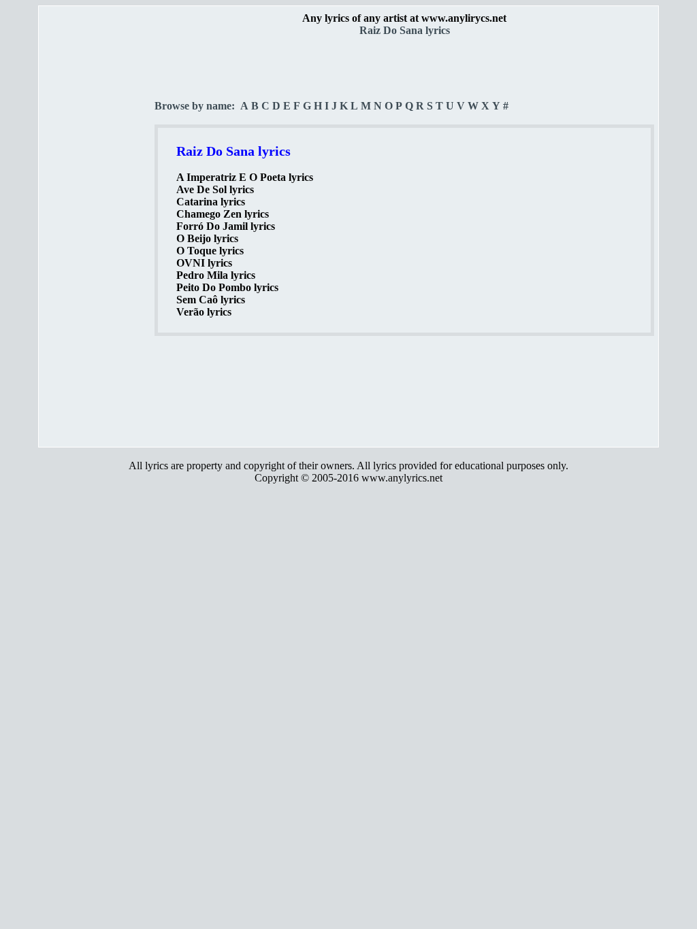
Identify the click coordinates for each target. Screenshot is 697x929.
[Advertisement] (97, 239)
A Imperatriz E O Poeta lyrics (244, 177)
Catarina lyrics (210, 201)
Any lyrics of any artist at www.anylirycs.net (404, 18)
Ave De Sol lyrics (215, 189)
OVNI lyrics (204, 263)
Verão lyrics (203, 312)
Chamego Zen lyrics (222, 214)
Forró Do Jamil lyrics (225, 226)
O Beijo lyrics (207, 238)
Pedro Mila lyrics (215, 275)
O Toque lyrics (210, 250)
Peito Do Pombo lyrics (227, 287)
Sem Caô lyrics (210, 299)
